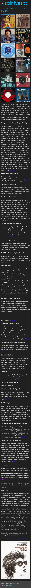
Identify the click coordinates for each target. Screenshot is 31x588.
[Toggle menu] (29, 3)
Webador (9, 585)
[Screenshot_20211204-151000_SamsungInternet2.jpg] (8, 50)
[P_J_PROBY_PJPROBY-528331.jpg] (8, 35)
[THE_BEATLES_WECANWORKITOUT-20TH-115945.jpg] (23, 20)
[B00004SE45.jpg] (8, 20)
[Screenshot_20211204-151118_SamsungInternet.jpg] (23, 35)
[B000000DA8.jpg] (23, 95)
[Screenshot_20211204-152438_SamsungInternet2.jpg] (23, 80)
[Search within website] (2, 3)
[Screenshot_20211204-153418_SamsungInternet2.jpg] (23, 65)
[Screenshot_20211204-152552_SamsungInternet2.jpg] (23, 50)
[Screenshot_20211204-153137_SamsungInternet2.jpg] (8, 80)
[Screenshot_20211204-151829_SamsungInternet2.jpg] (8, 95)
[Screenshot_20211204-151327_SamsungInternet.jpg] (8, 65)
